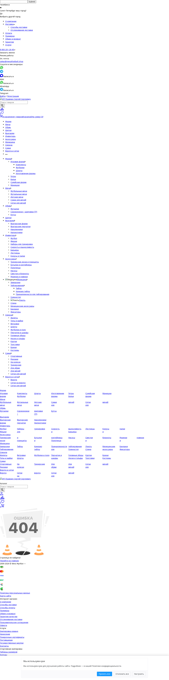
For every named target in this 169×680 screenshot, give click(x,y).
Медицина (10, 142)
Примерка (10, 36)
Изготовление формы (26, 173)
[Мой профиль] (1, 494)
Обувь (8, 127)
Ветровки (15, 323)
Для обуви (15, 368)
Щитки (8, 130)
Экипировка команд (9, 631)
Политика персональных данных (15, 593)
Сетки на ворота (18, 382)
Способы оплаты (7, 607)
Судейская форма (18, 182)
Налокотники (16, 232)
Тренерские (16, 365)
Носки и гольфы (18, 338)
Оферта (3, 625)
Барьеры (15, 250)
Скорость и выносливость (22, 247)
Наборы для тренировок (22, 244)
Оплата (8, 33)
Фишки (14, 241)
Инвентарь (10, 136)
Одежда (8, 145)
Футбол (14, 238)
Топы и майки (17, 320)
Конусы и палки (18, 256)
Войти (3, 96)
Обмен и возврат (13, 39)
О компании (10, 21)
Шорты (19, 170)
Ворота (14, 379)
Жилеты (14, 318)
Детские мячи (17, 197)
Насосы (14, 270)
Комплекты (21, 164)
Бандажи (15, 309)
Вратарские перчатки (20, 226)
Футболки (20, 167)
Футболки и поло (18, 329)
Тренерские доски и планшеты (25, 262)
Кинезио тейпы (23, 291)
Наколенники (17, 229)
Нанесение (5, 634)
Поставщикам (6, 640)
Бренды (3, 655)
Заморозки (15, 282)
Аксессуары (10, 139)
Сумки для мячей (18, 200)
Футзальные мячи (19, 194)
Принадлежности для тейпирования (32, 294)
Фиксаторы (16, 312)
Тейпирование (17, 285)
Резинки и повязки (19, 276)
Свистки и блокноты (20, 273)
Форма (8, 121)
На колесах (15, 362)
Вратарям (9, 133)
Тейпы (19, 288)
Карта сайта (5, 596)
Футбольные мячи (19, 191)
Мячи (7, 124)
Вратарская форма (19, 223)
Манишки (15, 185)
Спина (13, 303)
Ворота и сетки (12, 151)
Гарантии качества (8, 616)
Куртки (14, 341)
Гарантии (9, 42)
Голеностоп (16, 297)
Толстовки (15, 344)
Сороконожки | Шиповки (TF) (24, 211)
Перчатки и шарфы (19, 332)
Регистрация (13, 96)
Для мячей (15, 371)
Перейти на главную (9, 560)
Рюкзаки (14, 359)
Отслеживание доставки (22, 30)
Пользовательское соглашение (14, 622)
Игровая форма (18, 161)
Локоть (22, 300)
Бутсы (13, 214)
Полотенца (15, 267)
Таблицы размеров (8, 652)
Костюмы (15, 350)
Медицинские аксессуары (22, 306)
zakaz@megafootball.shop (11, 61)
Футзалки (15, 209)
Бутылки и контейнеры (21, 265)
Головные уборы (18, 335)
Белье (13, 179)
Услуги (8, 45)
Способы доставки (19, 27)
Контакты (4, 646)
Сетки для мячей (18, 203)
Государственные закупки (12, 643)
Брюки (14, 347)
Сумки (8, 148)
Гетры (13, 176)
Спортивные (16, 356)
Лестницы (15, 253)
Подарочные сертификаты (12, 637)
